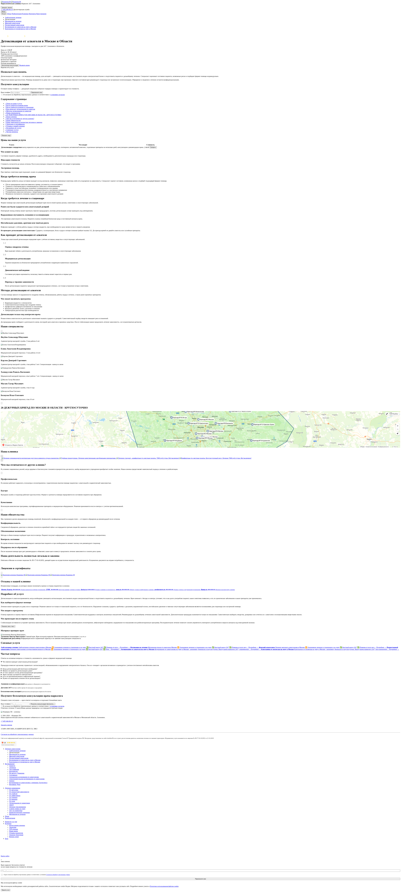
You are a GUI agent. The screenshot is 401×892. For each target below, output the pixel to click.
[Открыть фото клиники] (1, 458)
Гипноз (11, 781)
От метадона (13, 790)
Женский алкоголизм (12, 23)
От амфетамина (14, 795)
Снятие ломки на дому (17, 809)
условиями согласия (57, 95)
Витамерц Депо (14, 784)
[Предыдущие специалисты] (2, 331)
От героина (13, 797)
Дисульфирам (14, 769)
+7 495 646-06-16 (7, 9)
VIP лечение (13, 829)
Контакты (32, 14)
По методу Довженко (16, 773)
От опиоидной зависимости (19, 792)
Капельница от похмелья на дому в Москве (20, 29)
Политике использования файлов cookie (164, 886)
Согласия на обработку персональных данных (58, 874)
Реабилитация (17, 14)
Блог (6, 838)
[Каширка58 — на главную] (11, 2)
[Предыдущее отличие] (2, 473)
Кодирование (10, 764)
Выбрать (153, 147)
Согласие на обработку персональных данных (17, 734)
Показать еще (6, 135)
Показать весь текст (8, 626)
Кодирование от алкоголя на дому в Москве (20, 27)
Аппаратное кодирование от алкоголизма (24, 777)
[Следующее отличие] (2, 510)
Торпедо (12, 766)
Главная (3, 36)
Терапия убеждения (16, 835)
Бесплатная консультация (10, 65)
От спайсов (13, 794)
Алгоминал (13, 775)
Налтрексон (13, 771)
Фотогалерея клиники (17, 825)
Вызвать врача (24, 65)
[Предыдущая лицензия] (2, 573)
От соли (12, 801)
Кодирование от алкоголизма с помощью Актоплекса (28, 783)
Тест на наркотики (15, 810)
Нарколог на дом (11, 822)
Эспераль (12, 767)
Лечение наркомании (12, 788)
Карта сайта (5, 856)
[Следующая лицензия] (2, 577)
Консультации (41, 14)
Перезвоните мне (36, 92)
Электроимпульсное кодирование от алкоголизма (26, 779)
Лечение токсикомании (17, 807)
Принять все (6, 890)
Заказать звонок (7, 7)
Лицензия (12, 827)
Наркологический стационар (19, 812)
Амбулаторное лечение (13, 17)
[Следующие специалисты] (2, 403)
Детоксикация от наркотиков (19, 803)
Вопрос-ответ (14, 837)
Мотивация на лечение (13, 21)
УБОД (11, 805)
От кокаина (13, 799)
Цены (9, 14)
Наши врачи (13, 831)
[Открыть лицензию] (13, 575)
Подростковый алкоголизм (14, 25)
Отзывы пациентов (16, 833)
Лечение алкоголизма (16, 36)
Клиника (25, 14)
